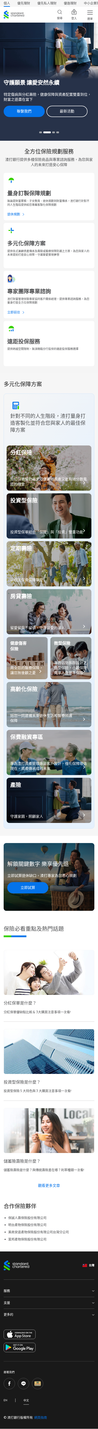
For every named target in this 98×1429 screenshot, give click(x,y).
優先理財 (23, 3)
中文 (26, 1400)
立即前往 (13, 312)
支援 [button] (7, 1303)
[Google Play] (20, 1347)
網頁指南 (40, 1417)
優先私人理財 (47, 3)
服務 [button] (7, 1291)
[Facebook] (9, 1383)
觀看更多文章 (49, 1185)
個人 (7, 3)
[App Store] (20, 1334)
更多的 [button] (8, 1314)
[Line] (23, 1383)
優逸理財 (70, 3)
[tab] (40, 132)
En (5, 1400)
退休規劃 (13, 214)
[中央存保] (37, 1383)
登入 (74, 18)
